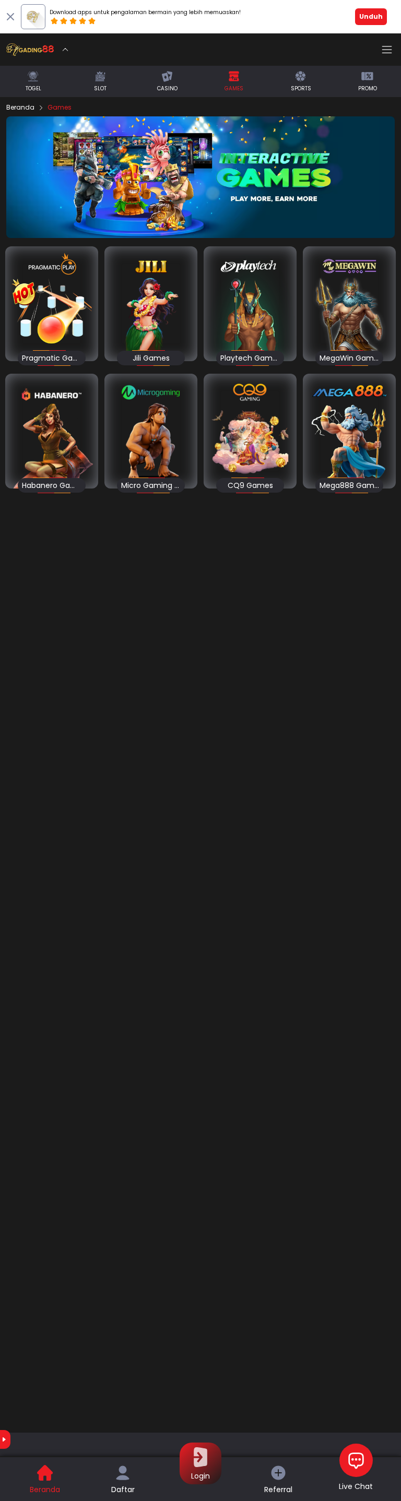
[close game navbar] (65, 49)
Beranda (20, 107)
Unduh (371, 16)
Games (60, 107)
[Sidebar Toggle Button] (387, 49)
